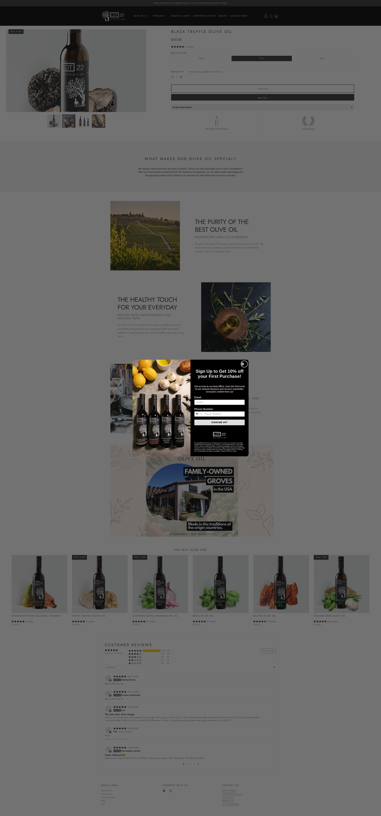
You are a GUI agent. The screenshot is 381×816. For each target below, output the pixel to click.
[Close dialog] (244, 364)
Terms (234, 451)
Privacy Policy (225, 451)
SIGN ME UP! (219, 422)
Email (197, 397)
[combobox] (199, 414)
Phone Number (203, 409)
